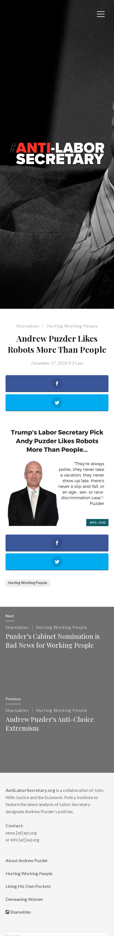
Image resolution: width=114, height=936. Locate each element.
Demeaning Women (24, 899)
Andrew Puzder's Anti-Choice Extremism (50, 723)
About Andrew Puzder (27, 860)
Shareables (27, 325)
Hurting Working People (72, 325)
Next (10, 615)
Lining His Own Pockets (28, 886)
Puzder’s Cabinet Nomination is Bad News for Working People (53, 640)
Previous (13, 698)
